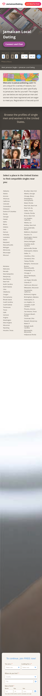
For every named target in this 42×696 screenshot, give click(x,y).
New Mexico (7, 279)
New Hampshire (8, 274)
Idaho (5, 222)
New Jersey (6, 276)
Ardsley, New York (30, 225)
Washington (7, 320)
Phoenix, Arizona (29, 309)
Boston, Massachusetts (29, 267)
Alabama (6, 191)
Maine (5, 240)
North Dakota (7, 287)
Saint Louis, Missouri (30, 285)
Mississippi (6, 252)
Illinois (5, 224)
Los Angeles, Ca (29, 302)
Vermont (6, 315)
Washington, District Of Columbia (30, 238)
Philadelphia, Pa (29, 270)
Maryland (6, 242)
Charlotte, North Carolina (29, 245)
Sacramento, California (28, 291)
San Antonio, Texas (30, 311)
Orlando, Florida (29, 213)
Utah (4, 312)
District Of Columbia (9, 211)
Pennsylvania (7, 297)
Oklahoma (6, 292)
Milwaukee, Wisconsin (31, 288)
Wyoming (6, 328)
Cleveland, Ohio (29, 259)
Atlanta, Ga (27, 223)
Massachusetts (8, 245)
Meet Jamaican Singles (9, 67)
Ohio (4, 289)
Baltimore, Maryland (30, 232)
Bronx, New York (29, 216)
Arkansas (6, 199)
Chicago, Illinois (29, 196)
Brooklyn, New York (30, 191)
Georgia (6, 217)
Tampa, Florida (29, 261)
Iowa (4, 229)
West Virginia (7, 323)
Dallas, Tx (27, 253)
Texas (5, 310)
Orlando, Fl (27, 282)
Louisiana (6, 237)
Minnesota (6, 250)
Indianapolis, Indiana (31, 251)
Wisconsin (6, 325)
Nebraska (6, 269)
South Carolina (8, 302)
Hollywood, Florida (30, 335)
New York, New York (30, 206)
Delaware (6, 209)
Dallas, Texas (28, 211)
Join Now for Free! (32, 4)
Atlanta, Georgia (29, 194)
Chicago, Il (27, 273)
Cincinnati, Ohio (29, 318)
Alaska (5, 194)
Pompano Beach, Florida (29, 315)
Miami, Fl (27, 323)
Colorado (6, 204)
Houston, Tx (28, 235)
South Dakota (7, 305)
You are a (5, 53)
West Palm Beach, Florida (30, 276)
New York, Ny (28, 208)
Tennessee (7, 307)
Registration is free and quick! (26, 100)
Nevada (5, 271)
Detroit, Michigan (29, 241)
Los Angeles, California (28, 219)
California (6, 201)
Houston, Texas (8, 330)
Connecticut (7, 206)
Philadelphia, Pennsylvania (28, 199)
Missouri (6, 255)
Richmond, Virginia (30, 294)
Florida (5, 214)
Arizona (5, 196)
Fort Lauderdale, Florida (29, 228)
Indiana (5, 227)
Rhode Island (7, 300)
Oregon (5, 294)
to (29, 53)
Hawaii (5, 219)
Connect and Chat (14, 44)
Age (22, 53)
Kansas (5, 232)
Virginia (5, 318)
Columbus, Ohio (29, 256)
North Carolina (8, 284)
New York (6, 282)
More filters (7, 62)
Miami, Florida (28, 203)
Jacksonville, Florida (30, 248)
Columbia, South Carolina (29, 305)
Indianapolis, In (29, 300)
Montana (6, 266)
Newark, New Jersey (30, 321)
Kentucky (6, 235)
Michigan (6, 247)
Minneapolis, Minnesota (28, 331)
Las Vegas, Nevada (30, 280)
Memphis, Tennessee (31, 264)
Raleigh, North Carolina (28, 327)
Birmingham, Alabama (31, 297)
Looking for (15, 53)
